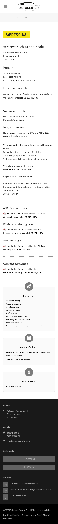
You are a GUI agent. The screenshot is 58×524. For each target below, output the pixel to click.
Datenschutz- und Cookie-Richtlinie (36, 515)
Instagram (30, 467)
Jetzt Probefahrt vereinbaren (18, 359)
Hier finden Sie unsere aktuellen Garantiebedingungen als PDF (22, 270)
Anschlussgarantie (13, 386)
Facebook (30, 459)
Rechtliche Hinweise (11, 515)
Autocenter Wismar (24, 18)
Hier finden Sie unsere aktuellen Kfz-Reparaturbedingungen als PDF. (23, 231)
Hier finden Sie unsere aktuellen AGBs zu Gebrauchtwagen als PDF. (24, 215)
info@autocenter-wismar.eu (23, 80)
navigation (5, 6)
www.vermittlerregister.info (17, 169)
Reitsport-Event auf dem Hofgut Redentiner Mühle (30, 489)
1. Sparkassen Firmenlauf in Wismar (24, 483)
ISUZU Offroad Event (18, 495)
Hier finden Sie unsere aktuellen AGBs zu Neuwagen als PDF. (24, 247)
